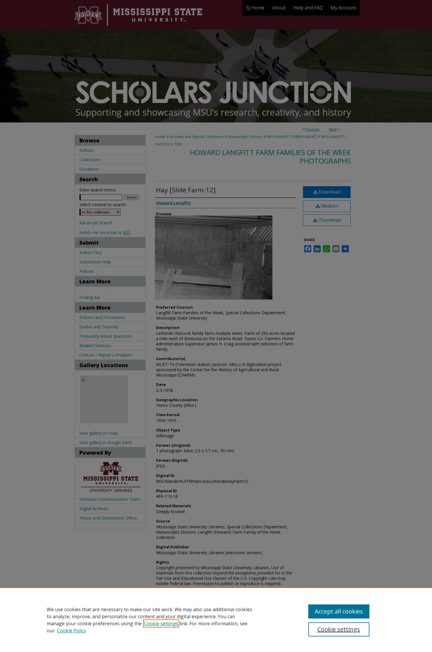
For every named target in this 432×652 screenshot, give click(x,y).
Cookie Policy (71, 630)
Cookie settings (161, 623)
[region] (216, 619)
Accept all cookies (339, 611)
